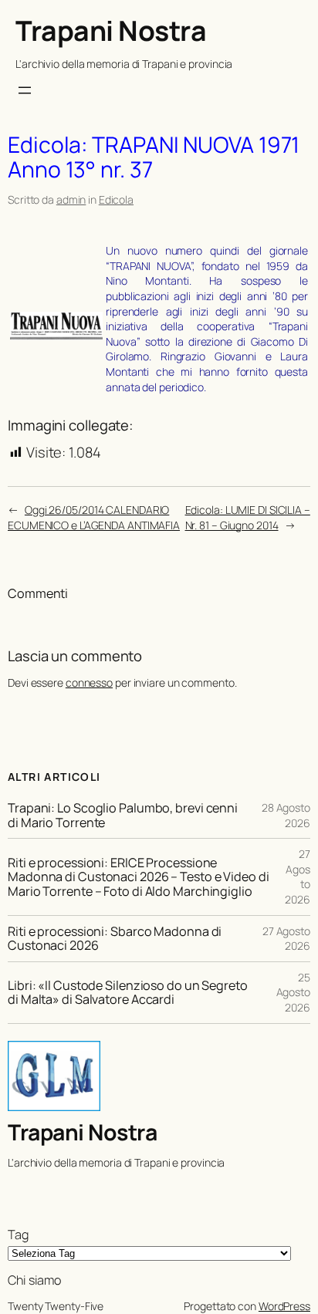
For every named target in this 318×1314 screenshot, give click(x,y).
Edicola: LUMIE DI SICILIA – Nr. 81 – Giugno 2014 (247, 517)
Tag (18, 1234)
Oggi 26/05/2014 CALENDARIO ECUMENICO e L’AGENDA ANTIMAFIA (94, 517)
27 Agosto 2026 (286, 939)
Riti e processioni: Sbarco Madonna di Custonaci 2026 (115, 938)
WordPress (284, 1306)
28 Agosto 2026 (286, 815)
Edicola (116, 199)
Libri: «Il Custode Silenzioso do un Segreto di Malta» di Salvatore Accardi (128, 992)
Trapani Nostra (110, 30)
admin (71, 199)
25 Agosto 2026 (293, 992)
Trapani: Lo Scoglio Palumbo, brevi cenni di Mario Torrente (123, 815)
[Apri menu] (24, 90)
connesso (89, 682)
